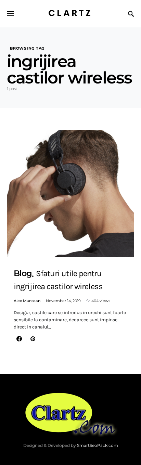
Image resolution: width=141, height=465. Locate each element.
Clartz (70, 13)
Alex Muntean (27, 300)
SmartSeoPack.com (97, 445)
